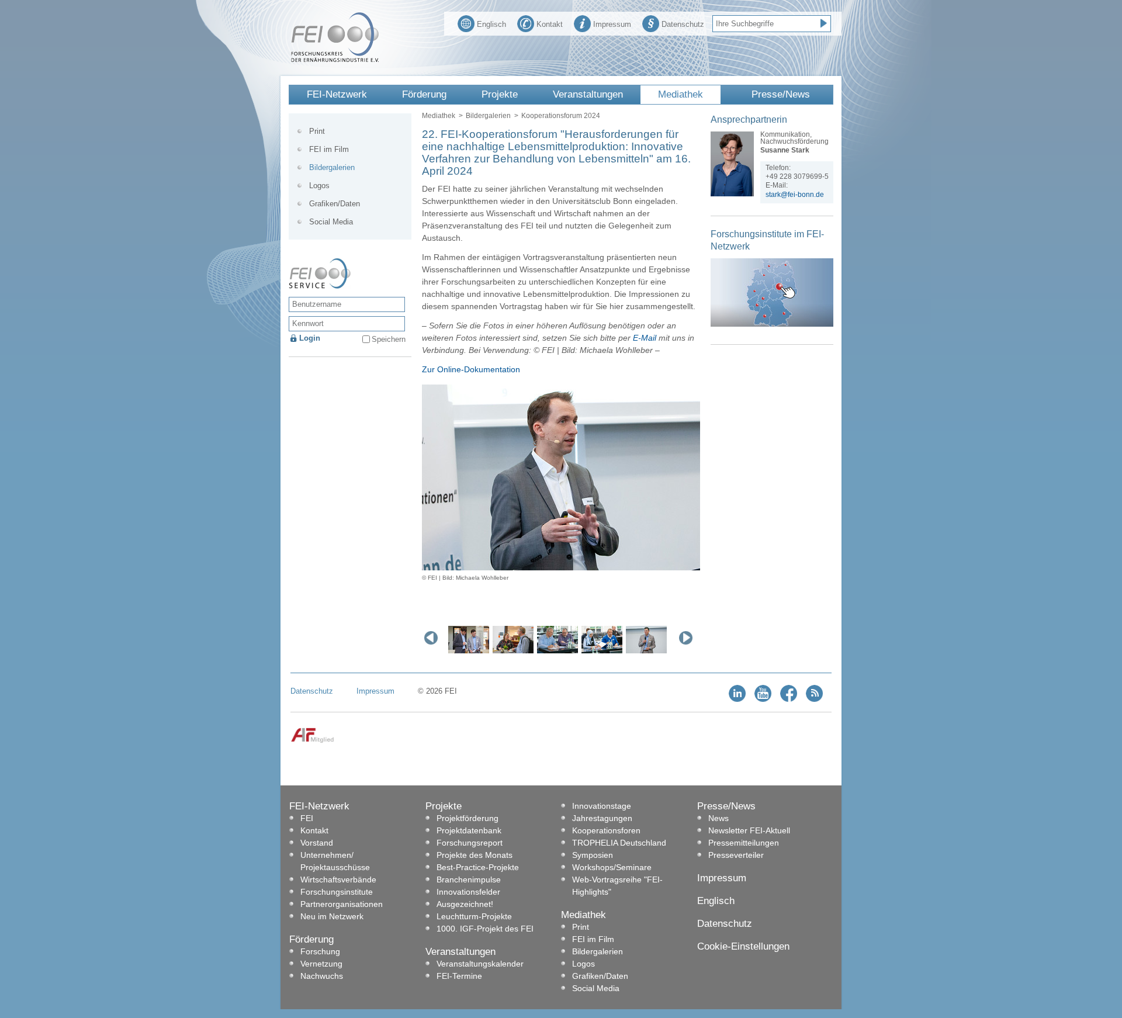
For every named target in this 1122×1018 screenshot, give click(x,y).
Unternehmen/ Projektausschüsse (335, 861)
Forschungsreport (470, 842)
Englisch (491, 24)
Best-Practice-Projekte (478, 867)
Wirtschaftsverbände (338, 879)
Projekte (500, 94)
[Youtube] (762, 699)
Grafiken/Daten (334, 203)
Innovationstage (601, 806)
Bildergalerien (488, 116)
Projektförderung (467, 818)
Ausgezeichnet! (465, 904)
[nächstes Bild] (688, 637)
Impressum (612, 24)
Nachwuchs (321, 976)
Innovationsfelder (468, 891)
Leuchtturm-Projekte (474, 916)
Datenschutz (683, 24)
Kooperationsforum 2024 (560, 116)
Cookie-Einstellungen (743, 946)
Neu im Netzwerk (331, 916)
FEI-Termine (459, 976)
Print (317, 131)
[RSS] (814, 699)
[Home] (334, 59)
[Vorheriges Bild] (433, 637)
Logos (319, 185)
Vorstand (316, 842)
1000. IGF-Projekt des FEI (485, 928)
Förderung (424, 94)
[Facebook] (788, 699)
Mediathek (680, 94)
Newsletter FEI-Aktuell (749, 830)
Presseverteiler (736, 855)
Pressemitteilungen (743, 842)
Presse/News (781, 94)
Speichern (389, 339)
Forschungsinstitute (336, 891)
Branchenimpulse (469, 879)
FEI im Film (329, 149)
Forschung (320, 951)
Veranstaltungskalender (480, 963)
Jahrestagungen (602, 818)
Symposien (592, 855)
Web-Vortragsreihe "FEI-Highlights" (617, 885)
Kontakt (549, 24)
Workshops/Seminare (612, 867)
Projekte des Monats (474, 855)
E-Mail (644, 337)
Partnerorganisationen (341, 904)
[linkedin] (737, 699)
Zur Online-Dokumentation (471, 369)
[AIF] (312, 740)
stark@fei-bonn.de (795, 195)
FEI (306, 818)
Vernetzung (321, 963)
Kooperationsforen (606, 830)
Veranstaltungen (588, 94)
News (718, 818)
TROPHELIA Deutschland (619, 842)
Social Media (331, 221)
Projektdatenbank (469, 830)
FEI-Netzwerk (337, 94)
